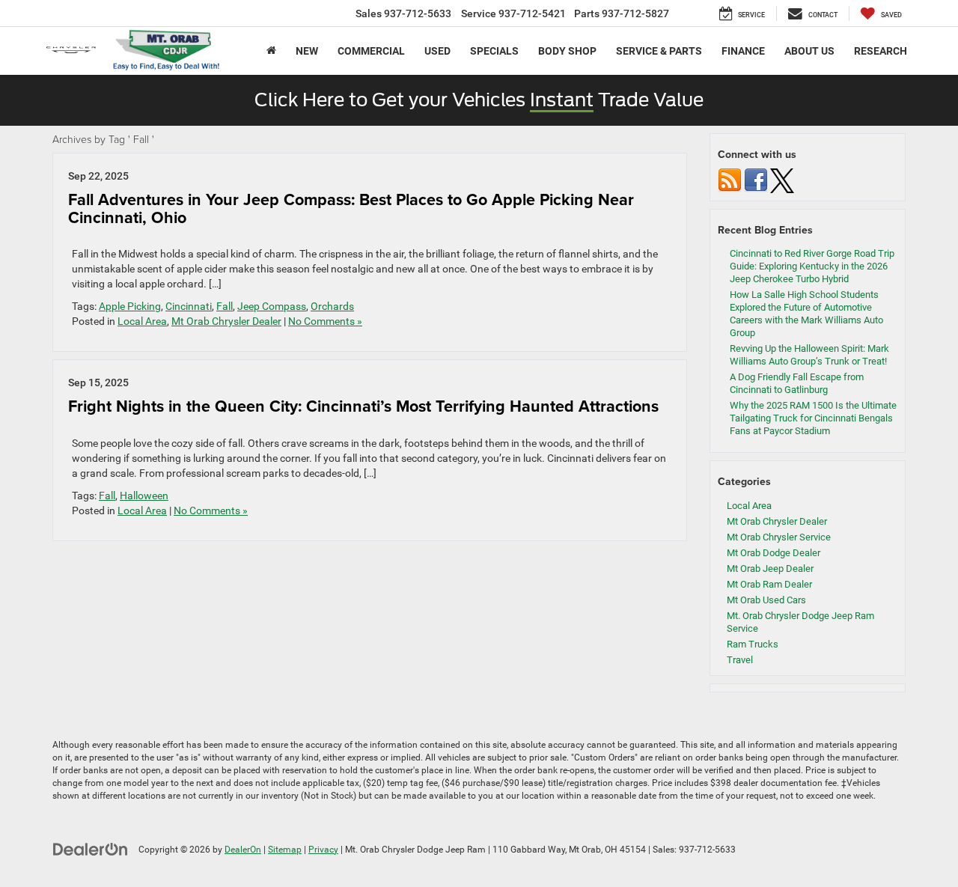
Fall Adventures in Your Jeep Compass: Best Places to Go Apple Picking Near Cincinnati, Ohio (351, 208)
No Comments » (325, 321)
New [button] (307, 51)
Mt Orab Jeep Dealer (770, 568)
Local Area (142, 321)
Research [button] (880, 51)
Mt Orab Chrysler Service (779, 537)
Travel (740, 659)
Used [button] (437, 51)
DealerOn (243, 849)
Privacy (323, 849)
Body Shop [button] (567, 51)
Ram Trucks (752, 644)
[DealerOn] (90, 849)
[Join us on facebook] (756, 180)
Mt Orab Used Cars (766, 600)
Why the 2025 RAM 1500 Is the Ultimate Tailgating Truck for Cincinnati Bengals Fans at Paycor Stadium (813, 418)
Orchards (332, 306)
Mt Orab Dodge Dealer (773, 552)
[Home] (271, 51)
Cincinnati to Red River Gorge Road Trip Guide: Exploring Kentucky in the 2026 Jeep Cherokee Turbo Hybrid (812, 266)
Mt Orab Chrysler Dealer (226, 321)
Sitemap (285, 849)
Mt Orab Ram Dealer (769, 584)
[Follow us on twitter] (782, 180)
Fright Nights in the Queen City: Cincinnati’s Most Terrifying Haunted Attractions (363, 406)
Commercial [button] (371, 51)
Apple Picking (130, 306)
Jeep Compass (271, 306)
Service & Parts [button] (659, 51)
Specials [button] (494, 51)
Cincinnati (188, 306)
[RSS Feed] (730, 180)
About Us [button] (809, 51)
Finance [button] (743, 51)
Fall (224, 306)
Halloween (144, 496)
